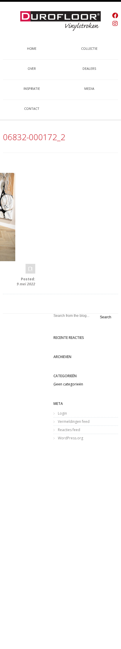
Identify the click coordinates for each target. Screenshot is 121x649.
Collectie (89, 48)
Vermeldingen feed (74, 421)
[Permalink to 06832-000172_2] (30, 270)
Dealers (89, 68)
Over (32, 68)
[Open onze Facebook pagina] (115, 15)
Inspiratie (31, 88)
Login (62, 413)
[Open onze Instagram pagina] (115, 23)
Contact (31, 108)
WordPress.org (70, 438)
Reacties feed (69, 429)
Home (32, 48)
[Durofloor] (60, 21)
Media (89, 88)
